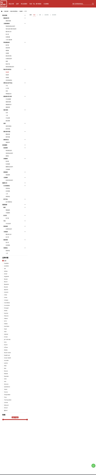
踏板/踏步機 (8, 56)
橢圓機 (7, 50)
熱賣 (40, 14)
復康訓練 (5, 226)
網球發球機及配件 (10, 66)
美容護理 (4, 145)
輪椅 (4, 207)
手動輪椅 (8, 212)
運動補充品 (6, 139)
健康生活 (4, 183)
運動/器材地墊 (6, 131)
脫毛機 (7, 161)
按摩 (4, 123)
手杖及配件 (8, 223)
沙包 (7, 85)
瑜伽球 (7, 74)
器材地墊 (8, 137)
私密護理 (8, 164)
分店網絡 (46, 4)
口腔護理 (5, 177)
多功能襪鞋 (8, 99)
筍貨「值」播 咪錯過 (35, 4)
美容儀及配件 (9, 150)
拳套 (7, 91)
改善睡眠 (8, 191)
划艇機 (7, 53)
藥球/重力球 (8, 31)
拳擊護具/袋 (8, 93)
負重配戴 (8, 37)
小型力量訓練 (9, 39)
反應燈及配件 (9, 58)
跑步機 (7, 45)
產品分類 (11, 4)
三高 (7, 193)
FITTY (25, 11)
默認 (34, 14)
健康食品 (8, 250)
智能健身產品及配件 (10, 26)
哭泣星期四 (24, 4)
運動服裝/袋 (8, 104)
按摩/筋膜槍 (8, 126)
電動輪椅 (8, 210)
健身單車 (8, 47)
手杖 (4, 221)
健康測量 (5, 239)
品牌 (17, 4)
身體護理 (5, 158)
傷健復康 (4, 204)
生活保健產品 (6, 185)
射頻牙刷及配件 (9, 180)
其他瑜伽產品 (9, 80)
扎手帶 (7, 88)
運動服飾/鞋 (6, 18)
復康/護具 (5, 110)
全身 (7, 112)
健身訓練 (6, 11)
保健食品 (8, 196)
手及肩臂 (8, 118)
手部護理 (8, 169)
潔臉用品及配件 (9, 153)
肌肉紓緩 (8, 128)
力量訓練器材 (6, 23)
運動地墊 (8, 134)
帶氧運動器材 (6, 42)
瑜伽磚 (21, 11)
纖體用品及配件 (9, 166)
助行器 (5, 215)
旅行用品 (5, 199)
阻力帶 (7, 34)
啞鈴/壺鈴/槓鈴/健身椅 (11, 29)
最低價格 (54, 14)
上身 (7, 115)
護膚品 (7, 156)
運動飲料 (8, 142)
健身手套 (8, 64)
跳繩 (7, 61)
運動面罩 (8, 107)
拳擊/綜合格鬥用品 (7, 83)
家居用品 (8, 188)
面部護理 (5, 147)
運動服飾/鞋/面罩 (7, 96)
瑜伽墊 (7, 77)
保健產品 (5, 248)
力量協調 (5, 231)
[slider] (3, 419)
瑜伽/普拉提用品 (13, 11)
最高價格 (47, 14)
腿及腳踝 (8, 120)
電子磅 (7, 242)
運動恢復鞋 (8, 20)
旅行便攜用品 (9, 202)
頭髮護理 (5, 172)
